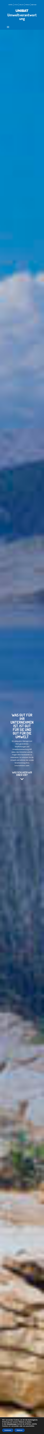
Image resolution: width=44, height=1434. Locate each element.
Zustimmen (7, 1430)
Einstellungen (12, 1424)
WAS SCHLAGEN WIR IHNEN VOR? (22, 773)
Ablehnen (19, 1430)
